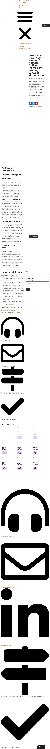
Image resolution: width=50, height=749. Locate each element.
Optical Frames (22, 2)
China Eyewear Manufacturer (25, 0)
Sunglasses (21, 4)
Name (27, 271)
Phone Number (29, 278)
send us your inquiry (15, 312)
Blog (20, 7)
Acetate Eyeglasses (37, 106)
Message (28, 282)
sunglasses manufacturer (6, 309)
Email (27, 275)
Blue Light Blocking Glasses (25, 5)
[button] (25, 25)
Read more (19, 437)
